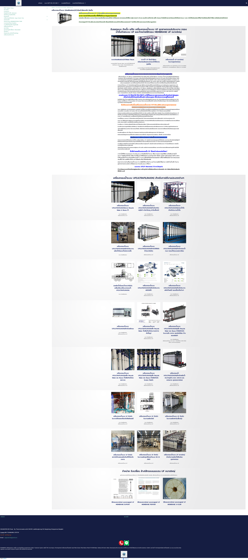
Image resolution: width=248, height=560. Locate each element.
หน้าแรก (53, 7)
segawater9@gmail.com (10, 537)
